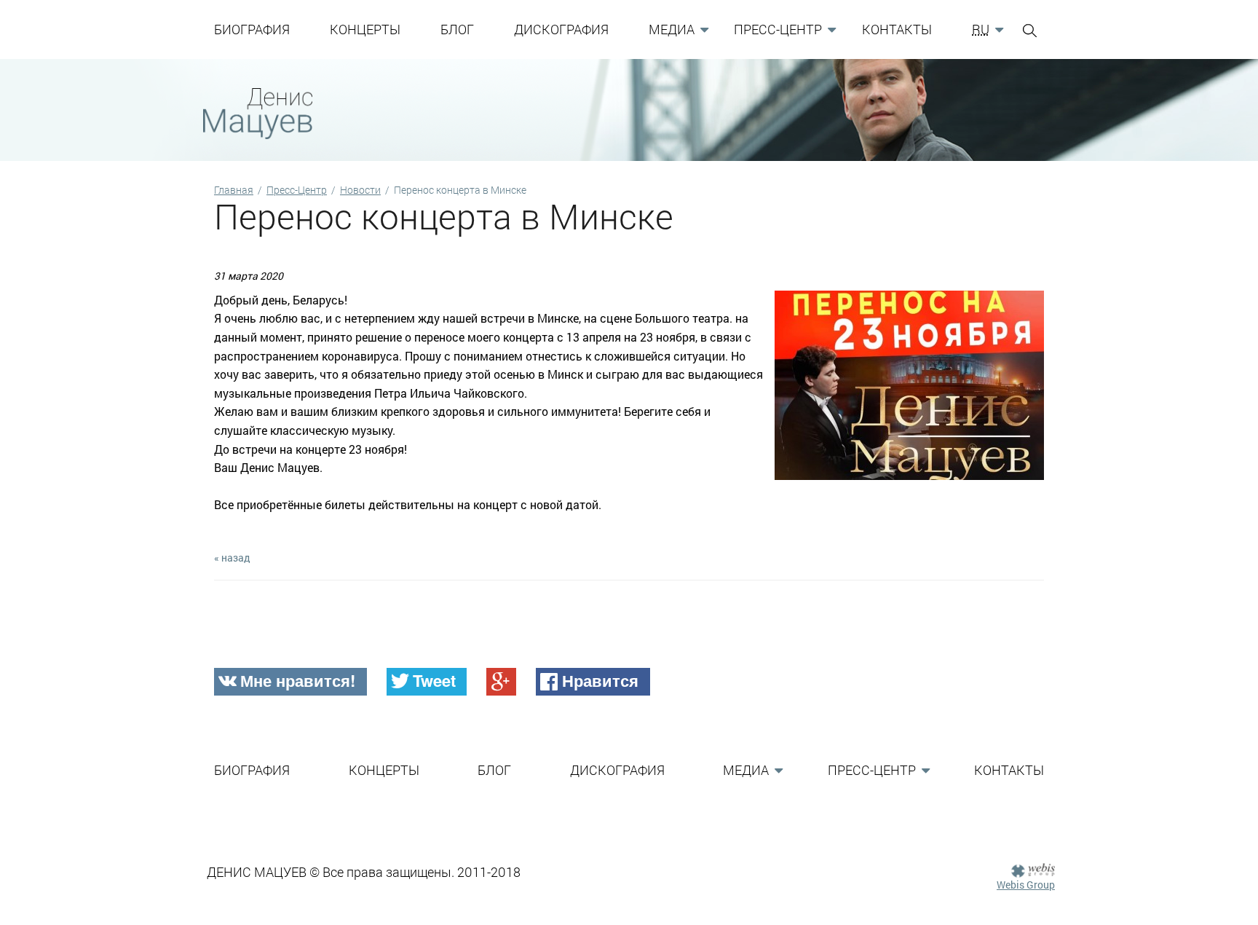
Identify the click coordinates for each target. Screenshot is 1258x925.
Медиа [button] (672, 29)
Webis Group (1026, 884)
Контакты (897, 29)
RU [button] (980, 29)
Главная (233, 190)
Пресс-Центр (296, 190)
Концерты (365, 29)
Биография (252, 29)
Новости (360, 190)
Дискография (561, 29)
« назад (232, 557)
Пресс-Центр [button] (778, 29)
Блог (457, 29)
